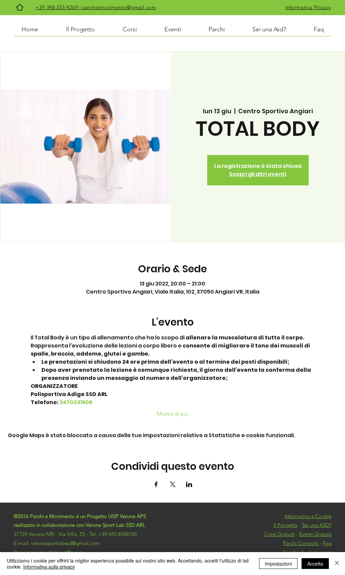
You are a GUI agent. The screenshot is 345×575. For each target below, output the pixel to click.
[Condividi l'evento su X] (172, 484)
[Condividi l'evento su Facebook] (156, 484)
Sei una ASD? (317, 525)
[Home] (19, 7)
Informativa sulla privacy (49, 566)
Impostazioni (278, 563)
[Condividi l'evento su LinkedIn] (189, 484)
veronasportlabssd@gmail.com (65, 543)
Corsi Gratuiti (279, 534)
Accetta (315, 563)
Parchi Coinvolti (301, 543)
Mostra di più (172, 414)
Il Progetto (285, 525)
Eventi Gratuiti (315, 534)
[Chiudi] (337, 563)
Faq (327, 543)
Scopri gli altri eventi (257, 174)
